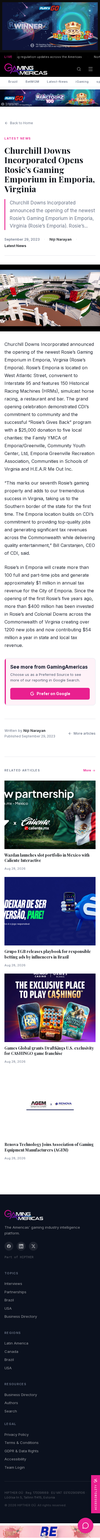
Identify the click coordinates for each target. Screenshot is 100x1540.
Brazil (13, 82)
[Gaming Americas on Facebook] (8, 1246)
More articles (85, 733)
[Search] (78, 69)
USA (8, 1308)
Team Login (14, 1467)
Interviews (13, 1283)
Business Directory (20, 1316)
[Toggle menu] (91, 69)
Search (10, 1411)
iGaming (82, 82)
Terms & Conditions (21, 1442)
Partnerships (15, 1292)
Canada (11, 1351)
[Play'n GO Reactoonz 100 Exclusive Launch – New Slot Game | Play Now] (50, 98)
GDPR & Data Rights (21, 1451)
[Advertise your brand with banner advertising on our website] (50, 1532)
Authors (11, 1402)
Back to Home (21, 123)
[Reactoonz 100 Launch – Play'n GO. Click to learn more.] (50, 26)
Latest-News (57, 82)
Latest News (15, 245)
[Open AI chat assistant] (85, 1525)
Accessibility (15, 1459)
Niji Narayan (60, 239)
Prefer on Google (53, 693)
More (87, 770)
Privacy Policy (16, 1434)
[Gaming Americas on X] (33, 1246)
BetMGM (32, 82)
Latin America (16, 1343)
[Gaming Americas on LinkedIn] (21, 1246)
